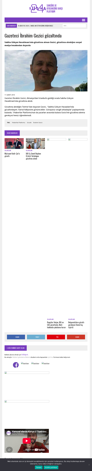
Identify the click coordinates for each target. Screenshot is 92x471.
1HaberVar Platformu (18, 122)
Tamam (38, 467)
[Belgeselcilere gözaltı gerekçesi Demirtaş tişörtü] (77, 316)
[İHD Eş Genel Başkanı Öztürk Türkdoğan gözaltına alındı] (35, 147)
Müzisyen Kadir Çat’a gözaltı (12, 155)
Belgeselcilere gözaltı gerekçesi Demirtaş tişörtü (76, 325)
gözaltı (29, 122)
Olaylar (8, 150)
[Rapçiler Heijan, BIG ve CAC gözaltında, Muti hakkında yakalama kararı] (56, 316)
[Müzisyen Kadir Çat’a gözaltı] (14, 147)
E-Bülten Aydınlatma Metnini (21, 357)
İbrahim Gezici (37, 122)
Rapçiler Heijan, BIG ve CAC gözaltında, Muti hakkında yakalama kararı (56, 325)
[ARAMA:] (74, 25)
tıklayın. (24, 354)
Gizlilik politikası (51, 467)
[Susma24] (46, 8)
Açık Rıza (50, 357)
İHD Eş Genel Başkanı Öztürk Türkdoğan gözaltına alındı (33, 156)
